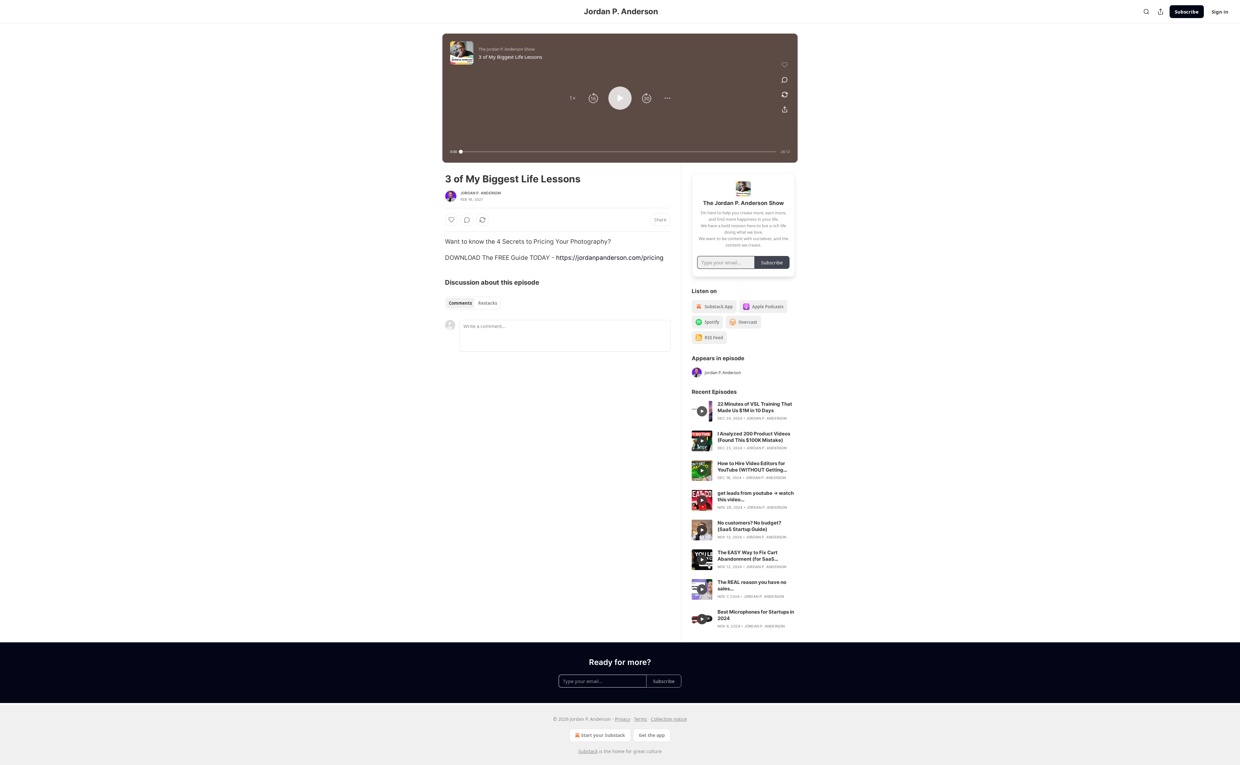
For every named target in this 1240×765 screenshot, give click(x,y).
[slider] (618, 151)
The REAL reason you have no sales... (752, 585)
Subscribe (1187, 11)
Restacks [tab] (487, 303)
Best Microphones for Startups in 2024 (756, 615)
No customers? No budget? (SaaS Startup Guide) (749, 526)
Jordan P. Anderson (480, 193)
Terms (640, 719)
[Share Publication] (1160, 11)
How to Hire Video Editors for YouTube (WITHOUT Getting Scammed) (751, 466)
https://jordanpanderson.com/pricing (610, 257)
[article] (743, 411)
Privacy (622, 719)
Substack (588, 751)
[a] (702, 411)
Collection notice (669, 719)
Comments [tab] (460, 303)
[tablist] (473, 303)
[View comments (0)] (785, 79)
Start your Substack (603, 735)
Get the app (652, 735)
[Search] (1146, 11)
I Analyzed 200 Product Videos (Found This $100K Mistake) (754, 437)
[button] (572, 98)
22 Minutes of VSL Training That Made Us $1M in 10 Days (755, 407)
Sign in (1220, 11)
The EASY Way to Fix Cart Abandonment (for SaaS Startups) (748, 555)
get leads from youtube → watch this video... (756, 496)
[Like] (451, 219)
